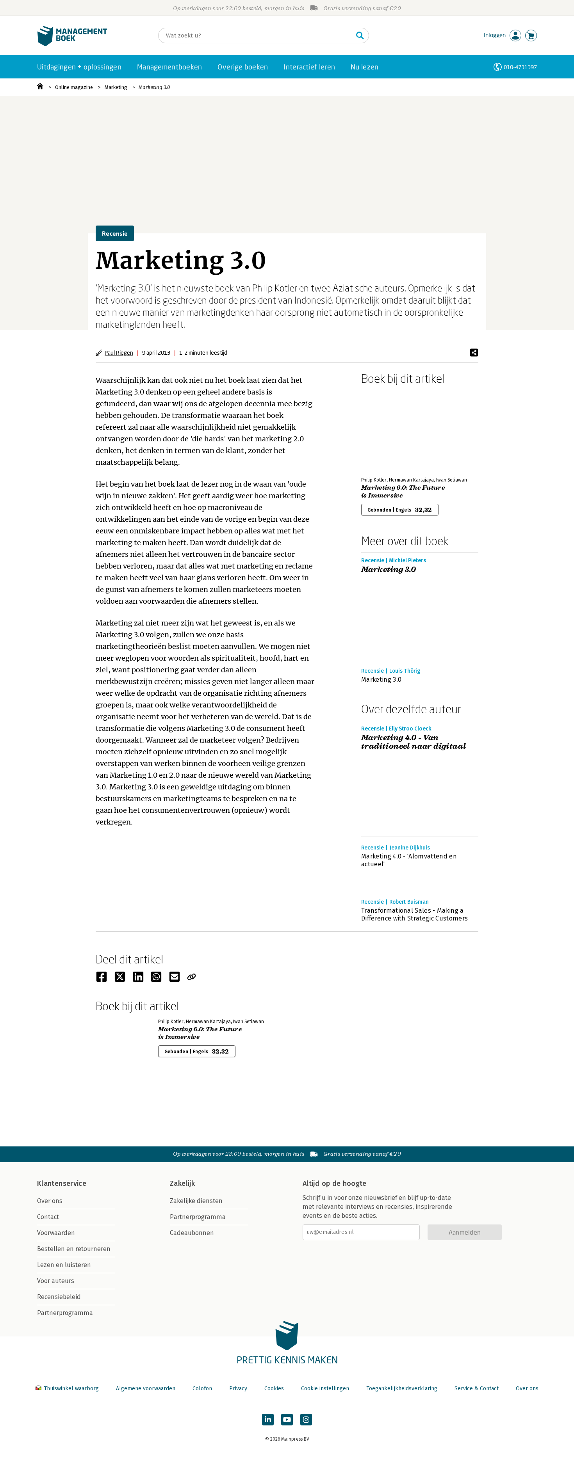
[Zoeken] (360, 35)
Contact (48, 1217)
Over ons (49, 1201)
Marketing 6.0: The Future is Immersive (403, 491)
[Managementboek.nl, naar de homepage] (72, 44)
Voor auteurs (55, 1281)
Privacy (238, 1388)
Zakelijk (182, 1183)
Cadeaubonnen (192, 1233)
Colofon (202, 1388)
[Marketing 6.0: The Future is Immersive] (388, 429)
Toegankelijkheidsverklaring (401, 1388)
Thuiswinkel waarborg (71, 1388)
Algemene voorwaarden (145, 1388)
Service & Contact (477, 1388)
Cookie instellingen (325, 1388)
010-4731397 (520, 67)
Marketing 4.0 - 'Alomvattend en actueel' (409, 860)
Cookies (274, 1388)
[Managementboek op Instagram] (306, 1419)
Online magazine (74, 87)
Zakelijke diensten (196, 1201)
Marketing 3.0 (154, 87)
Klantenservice (61, 1183)
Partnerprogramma (65, 1313)
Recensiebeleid (59, 1297)
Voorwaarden (56, 1233)
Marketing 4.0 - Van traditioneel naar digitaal (413, 742)
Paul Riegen (119, 352)
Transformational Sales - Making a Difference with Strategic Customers (414, 914)
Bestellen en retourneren (74, 1249)
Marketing (116, 87)
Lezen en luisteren (64, 1265)
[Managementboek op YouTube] (287, 1419)
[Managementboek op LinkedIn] (268, 1419)
